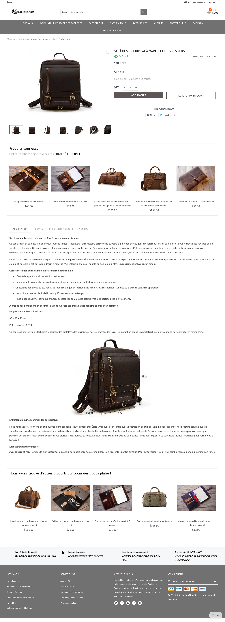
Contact (9, 2)
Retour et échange (14, 592)
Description (20, 229)
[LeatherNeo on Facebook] (122, 603)
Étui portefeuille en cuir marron (28, 201)
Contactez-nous (67, 586)
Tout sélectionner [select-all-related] (68, 154)
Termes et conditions (69, 603)
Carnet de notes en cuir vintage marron (196, 201)
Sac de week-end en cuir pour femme (154, 521)
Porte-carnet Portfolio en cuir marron (70, 201)
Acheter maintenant (191, 95)
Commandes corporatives (71, 592)
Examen (38, 229)
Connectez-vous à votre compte (20, 597)
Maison (11, 39)
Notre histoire (13, 581)
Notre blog (11, 603)
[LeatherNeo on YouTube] (140, 603)
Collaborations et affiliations (19, 608)
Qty (116, 87)
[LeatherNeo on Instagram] (134, 603)
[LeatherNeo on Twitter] (116, 603)
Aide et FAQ (65, 581)
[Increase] (136, 87)
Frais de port (121, 79)
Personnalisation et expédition (69, 229)
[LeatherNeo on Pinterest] (128, 603)
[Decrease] (125, 87)
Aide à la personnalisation (71, 597)
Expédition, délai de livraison (19, 586)
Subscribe (215, 581)
